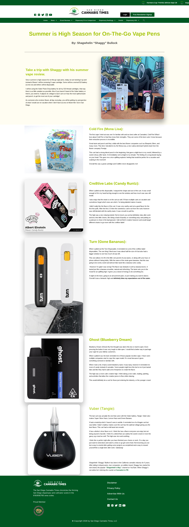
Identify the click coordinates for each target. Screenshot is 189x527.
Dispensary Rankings (106, 20)
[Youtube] (50, 15)
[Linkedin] (47, 15)
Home (45, 20)
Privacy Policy (113, 488)
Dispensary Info (131, 20)
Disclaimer (112, 483)
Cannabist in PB (122, 470)
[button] (144, 20)
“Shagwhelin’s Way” (114, 467)
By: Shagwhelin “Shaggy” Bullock (94, 43)
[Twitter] (43, 15)
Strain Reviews (65, 20)
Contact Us (112, 499)
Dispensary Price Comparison (85, 20)
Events (121, 20)
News (53, 20)
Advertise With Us (115, 493)
